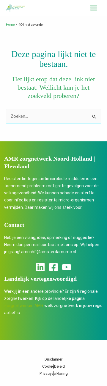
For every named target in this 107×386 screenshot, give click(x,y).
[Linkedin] (40, 267)
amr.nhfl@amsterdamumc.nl (48, 251)
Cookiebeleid (53, 366)
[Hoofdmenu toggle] (93, 8)
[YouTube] (66, 267)
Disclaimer (53, 359)
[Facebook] (53, 267)
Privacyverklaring (54, 373)
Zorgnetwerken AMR (23, 305)
